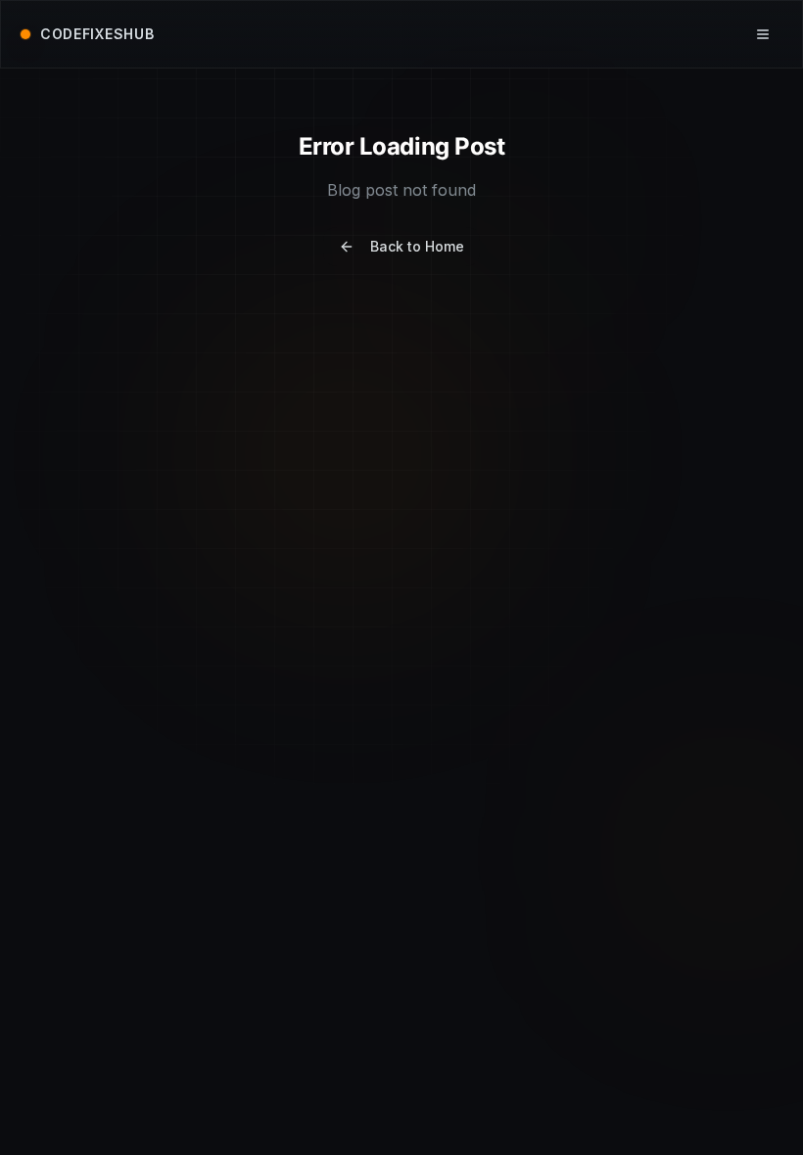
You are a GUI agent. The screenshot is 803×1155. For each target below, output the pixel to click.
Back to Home (417, 246)
